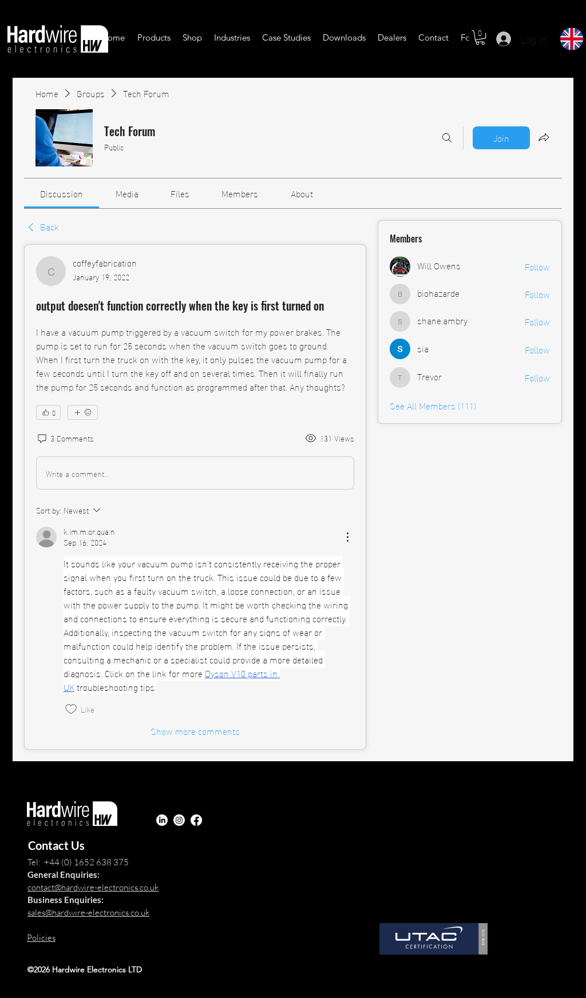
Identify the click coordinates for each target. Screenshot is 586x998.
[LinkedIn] (162, 820)
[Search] (447, 137)
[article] (195, 497)
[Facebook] (196, 820)
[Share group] (544, 137)
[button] (153, 37)
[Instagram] (179, 820)
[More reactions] (83, 412)
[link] (61, 193)
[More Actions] (347, 537)
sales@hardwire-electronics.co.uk (88, 912)
